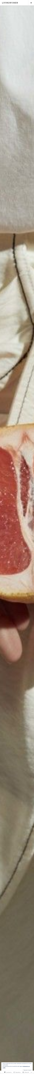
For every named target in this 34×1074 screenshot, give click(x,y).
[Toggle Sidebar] (31, 3)
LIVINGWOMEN (10, 3)
